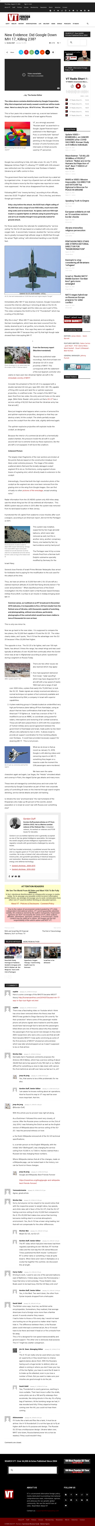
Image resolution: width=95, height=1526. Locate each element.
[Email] (47, 52)
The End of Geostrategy (51, 931)
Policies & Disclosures (30, 904)
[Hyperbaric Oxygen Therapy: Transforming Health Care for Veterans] (32, 952)
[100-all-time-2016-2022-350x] (77, 1473)
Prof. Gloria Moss (80, 346)
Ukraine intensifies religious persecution (75, 229)
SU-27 (50, 399)
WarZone (46, 957)
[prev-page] (6, 976)
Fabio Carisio (85, 343)
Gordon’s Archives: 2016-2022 (23, 869)
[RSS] (69, 10)
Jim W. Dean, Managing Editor (31, 1349)
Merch (51, 7)
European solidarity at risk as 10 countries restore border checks (77, 214)
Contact (65, 7)
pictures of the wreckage (33, 490)
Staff (13, 7)
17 (60, 43)
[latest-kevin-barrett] (77, 322)
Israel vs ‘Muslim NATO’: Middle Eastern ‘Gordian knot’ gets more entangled (76, 280)
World (59, 23)
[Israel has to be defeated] (52, 952)
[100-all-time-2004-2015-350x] (77, 1463)
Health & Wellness (30, 957)
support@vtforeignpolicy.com (47, 1511)
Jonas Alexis (76, 336)
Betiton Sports (45, 1524)
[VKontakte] (81, 10)
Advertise (57, 7)
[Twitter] (77, 10)
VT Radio (76, 23)
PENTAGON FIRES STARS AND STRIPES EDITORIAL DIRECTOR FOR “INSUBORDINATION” (77, 245)
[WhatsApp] (31, 52)
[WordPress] (85, 10)
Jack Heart (69, 346)
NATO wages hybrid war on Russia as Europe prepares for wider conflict (76, 299)
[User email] (19, 876)
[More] (53, 52)
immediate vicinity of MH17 (19, 378)
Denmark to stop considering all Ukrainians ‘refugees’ (77, 262)
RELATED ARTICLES (13, 942)
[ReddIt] (42, 52)
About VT (7, 7)
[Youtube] (88, 10)
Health (13, 23)
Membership (34, 7)
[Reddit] (62, 10)
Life (40, 23)
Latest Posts (70, 129)
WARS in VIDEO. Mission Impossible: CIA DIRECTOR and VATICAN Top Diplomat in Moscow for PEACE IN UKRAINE (77, 184)
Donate (26, 7)
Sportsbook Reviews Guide (30, 1524)
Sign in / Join (28, 4)
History (21, 23)
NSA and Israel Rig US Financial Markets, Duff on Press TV (16, 932)
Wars (53, 23)
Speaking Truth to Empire (77, 201)
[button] (87, 24)
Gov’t (7, 23)
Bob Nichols (68, 351)
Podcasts (67, 23)
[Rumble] (65, 10)
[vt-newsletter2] (77, 369)
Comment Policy (47, 904)
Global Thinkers (71, 377)
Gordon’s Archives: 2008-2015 (23, 866)
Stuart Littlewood (82, 348)
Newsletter (43, 7)
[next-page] (9, 976)
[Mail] (58, 10)
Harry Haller (17, 1272)
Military (46, 23)
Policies (19, 7)
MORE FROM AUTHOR (31, 942)
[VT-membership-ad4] (77, 60)
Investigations (31, 23)
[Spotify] (73, 10)
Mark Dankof (69, 348)
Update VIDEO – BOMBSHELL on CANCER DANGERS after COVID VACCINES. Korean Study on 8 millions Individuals (77, 139)
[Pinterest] (26, 52)
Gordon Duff (11, 43)
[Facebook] (54, 10)
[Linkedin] (37, 52)
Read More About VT (40, 1506)
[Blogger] (50, 10)
